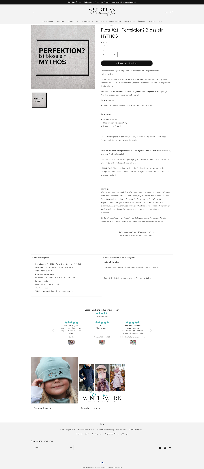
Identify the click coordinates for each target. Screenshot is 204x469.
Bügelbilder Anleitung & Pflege (116, 434)
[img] (102, 313)
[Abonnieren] (71, 447)
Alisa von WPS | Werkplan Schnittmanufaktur (98, 467)
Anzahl (103, 50)
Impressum (70, 430)
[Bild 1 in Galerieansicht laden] (39, 100)
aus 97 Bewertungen (102, 316)
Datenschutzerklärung (105, 430)
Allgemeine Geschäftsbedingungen (89, 434)
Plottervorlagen (41, 408)
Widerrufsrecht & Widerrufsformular (129, 430)
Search (61, 430)
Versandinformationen (85, 430)
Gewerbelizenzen (89, 408)
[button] (33, 12)
